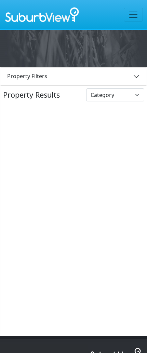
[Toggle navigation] (133, 15)
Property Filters (27, 76)
